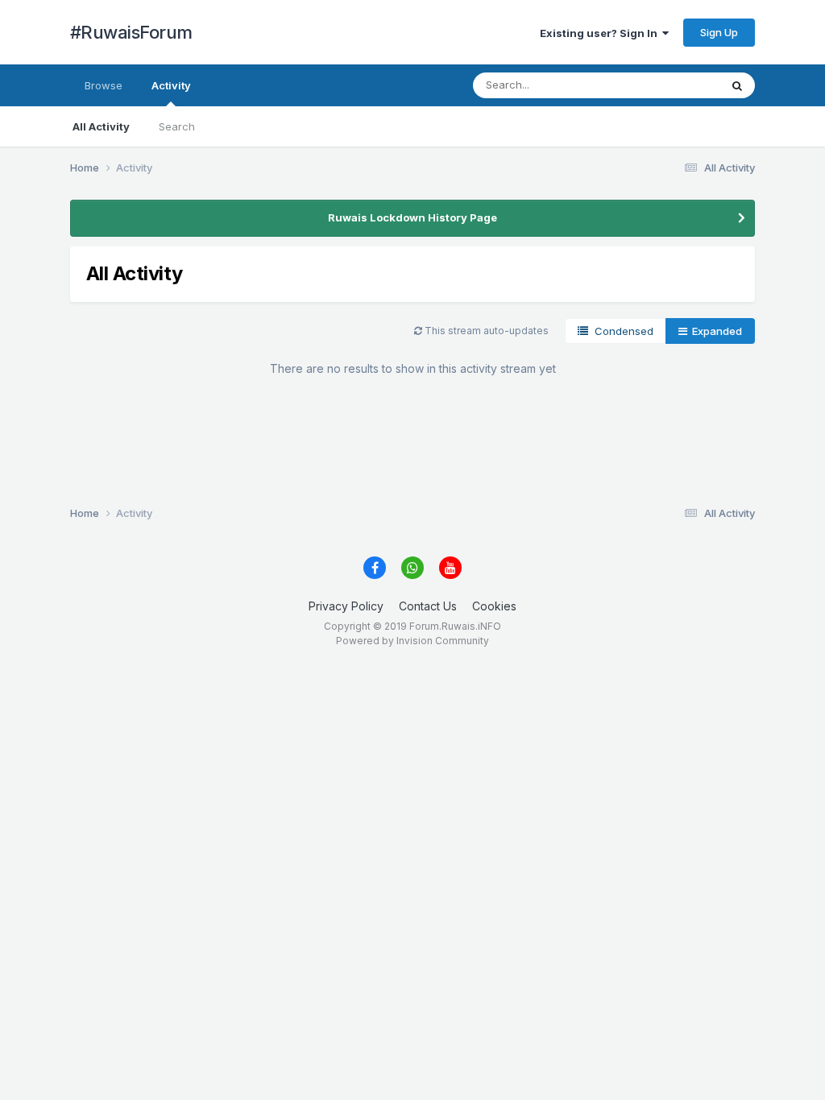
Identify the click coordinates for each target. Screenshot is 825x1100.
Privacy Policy (346, 606)
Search (177, 126)
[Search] (737, 85)
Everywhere (669, 85)
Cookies (494, 606)
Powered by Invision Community (412, 641)
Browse (103, 85)
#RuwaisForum (131, 32)
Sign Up (719, 32)
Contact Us (428, 606)
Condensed (620, 331)
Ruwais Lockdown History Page (412, 217)
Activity (171, 85)
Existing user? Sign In (601, 33)
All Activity (101, 126)
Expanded (714, 331)
